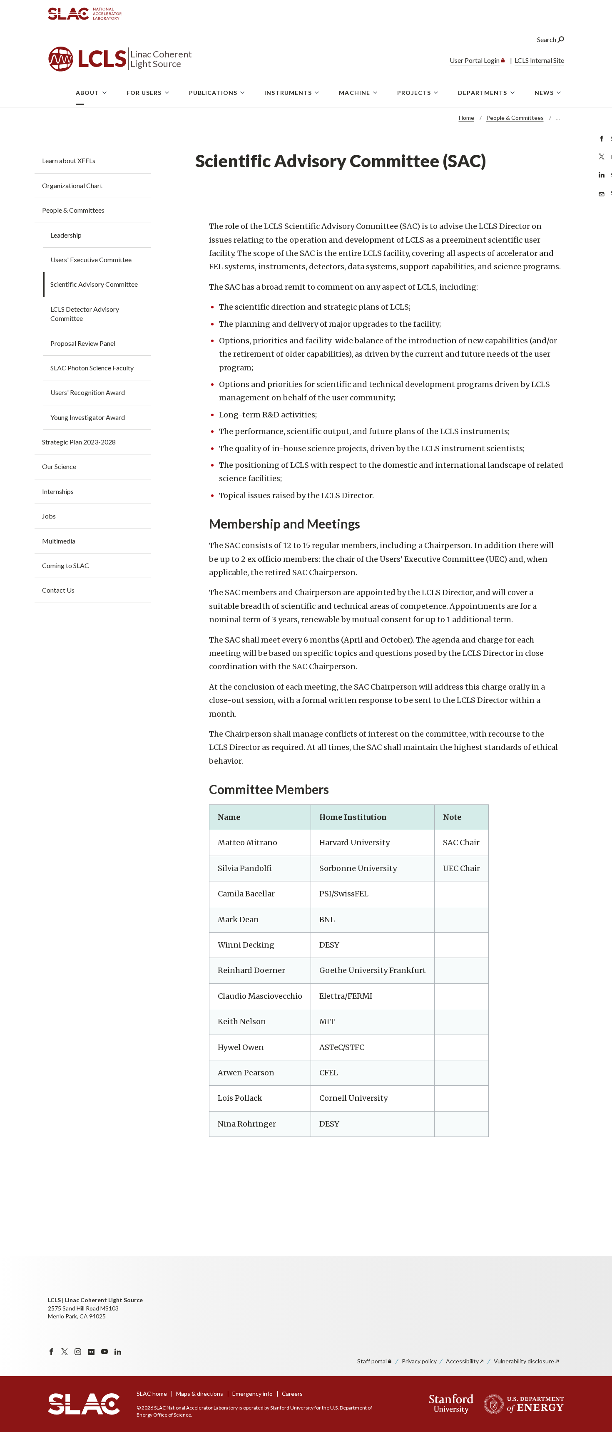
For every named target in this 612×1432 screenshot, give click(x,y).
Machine (354, 92)
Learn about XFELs (68, 160)
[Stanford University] (451, 1404)
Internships (58, 491)
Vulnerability (524, 1361)
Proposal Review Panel (82, 343)
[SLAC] (84, 1404)
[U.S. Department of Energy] (521, 1404)
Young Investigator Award (87, 417)
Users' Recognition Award (87, 392)
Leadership (66, 235)
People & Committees (515, 117)
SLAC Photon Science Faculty (92, 368)
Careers (292, 1393)
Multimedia (58, 541)
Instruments (288, 92)
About (88, 92)
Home (466, 117)
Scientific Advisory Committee (94, 284)
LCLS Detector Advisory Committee (84, 313)
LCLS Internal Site (539, 60)
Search (547, 39)
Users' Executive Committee (91, 259)
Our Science (59, 466)
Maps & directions (199, 1393)
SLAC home (152, 1393)
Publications (213, 92)
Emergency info (252, 1393)
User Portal (475, 60)
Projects (414, 92)
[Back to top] (593, 1406)
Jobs (49, 516)
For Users (144, 92)
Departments (482, 92)
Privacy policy (419, 1361)
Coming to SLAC (65, 565)
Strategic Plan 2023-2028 (79, 442)
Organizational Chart (72, 185)
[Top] (593, 1324)
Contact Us (58, 590)
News (544, 92)
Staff (372, 1361)
